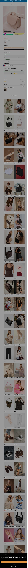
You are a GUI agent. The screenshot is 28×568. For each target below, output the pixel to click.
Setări (14, 564)
